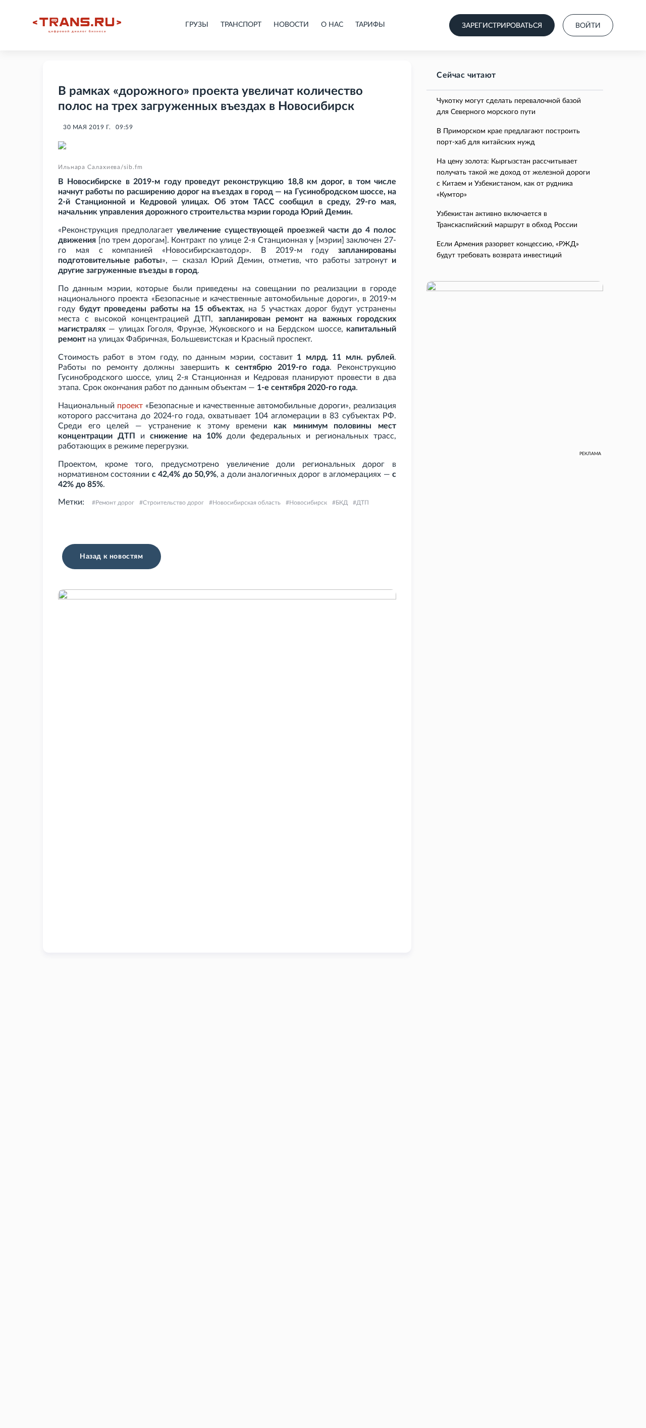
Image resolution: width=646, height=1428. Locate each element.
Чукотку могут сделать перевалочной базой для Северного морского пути (509, 106)
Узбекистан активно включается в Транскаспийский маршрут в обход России (507, 219)
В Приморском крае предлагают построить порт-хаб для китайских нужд (508, 137)
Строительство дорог (173, 503)
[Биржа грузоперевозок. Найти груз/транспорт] (77, 25)
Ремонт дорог (114, 503)
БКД (342, 503)
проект (130, 406)
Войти (588, 25)
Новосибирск (308, 503)
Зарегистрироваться (502, 25)
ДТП (362, 503)
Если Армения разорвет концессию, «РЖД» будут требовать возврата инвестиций (508, 250)
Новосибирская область (246, 503)
